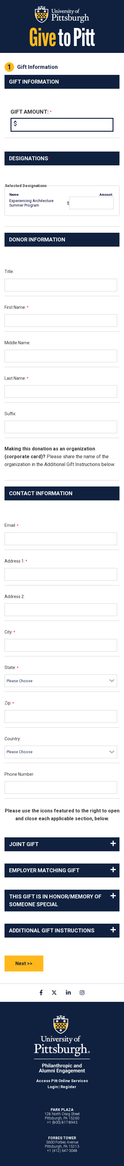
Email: (11, 525)
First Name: (16, 307)
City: (9, 632)
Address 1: (15, 561)
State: (11, 667)
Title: (9, 271)
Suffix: (10, 413)
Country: (13, 738)
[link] (41, 992)
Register (68, 1087)
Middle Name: (17, 342)
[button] (62, 844)
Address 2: (15, 596)
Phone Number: (19, 774)
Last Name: (16, 378)
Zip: (8, 703)
